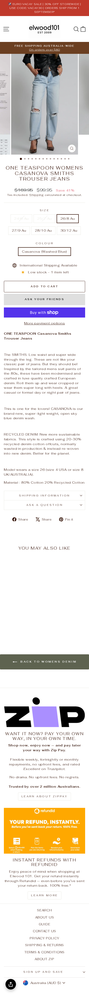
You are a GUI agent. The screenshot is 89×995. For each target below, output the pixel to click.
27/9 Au (19, 230)
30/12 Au (68, 230)
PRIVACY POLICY (44, 938)
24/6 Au (21, 218)
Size (44, 210)
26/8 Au (67, 218)
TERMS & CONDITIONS (44, 952)
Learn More (44, 895)
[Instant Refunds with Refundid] (44, 831)
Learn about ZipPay (44, 796)
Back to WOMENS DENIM (48, 661)
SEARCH (44, 910)
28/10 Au (43, 230)
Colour (44, 243)
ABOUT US (44, 917)
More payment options (44, 323)
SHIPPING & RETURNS (44, 945)
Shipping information (44, 495)
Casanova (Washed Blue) (44, 251)
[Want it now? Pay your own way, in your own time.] (44, 712)
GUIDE (44, 924)
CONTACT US (44, 931)
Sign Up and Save (43, 971)
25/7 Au (44, 218)
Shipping (36, 195)
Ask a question (44, 505)
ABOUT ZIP (44, 959)
